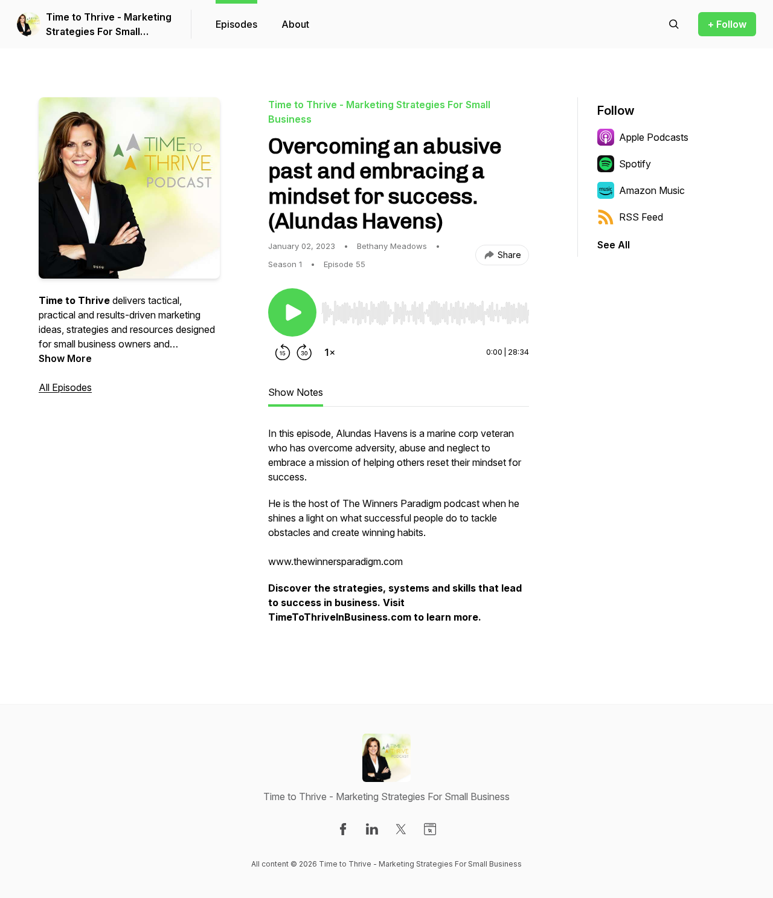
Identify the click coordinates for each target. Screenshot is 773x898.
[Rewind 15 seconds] (282, 352)
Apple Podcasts (653, 137)
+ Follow (727, 24)
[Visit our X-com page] (401, 829)
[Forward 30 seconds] (304, 352)
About (295, 24)
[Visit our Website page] (430, 829)
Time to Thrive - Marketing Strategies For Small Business (109, 25)
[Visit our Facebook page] (343, 829)
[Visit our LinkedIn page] (372, 829)
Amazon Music (652, 190)
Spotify (635, 164)
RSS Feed (641, 217)
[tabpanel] (398, 531)
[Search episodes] (674, 24)
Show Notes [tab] (295, 392)
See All (613, 245)
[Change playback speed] (330, 352)
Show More (65, 358)
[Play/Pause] (292, 312)
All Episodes (65, 387)
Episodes (236, 24)
